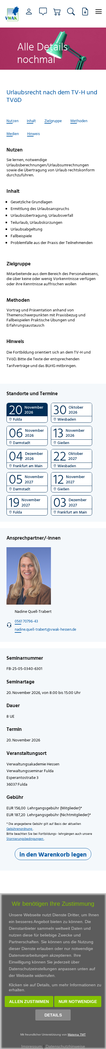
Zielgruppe (53, 121)
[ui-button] (98, 11)
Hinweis (33, 134)
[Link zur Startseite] (11, 13)
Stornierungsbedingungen (25, 838)
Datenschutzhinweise (65, 1046)
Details (53, 1015)
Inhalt (31, 121)
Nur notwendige (78, 1001)
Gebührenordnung (19, 828)
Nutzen (12, 121)
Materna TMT (77, 1034)
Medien (12, 134)
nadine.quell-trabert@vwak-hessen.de (45, 629)
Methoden (78, 121)
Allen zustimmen (29, 1001)
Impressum (31, 1046)
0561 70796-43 (26, 621)
